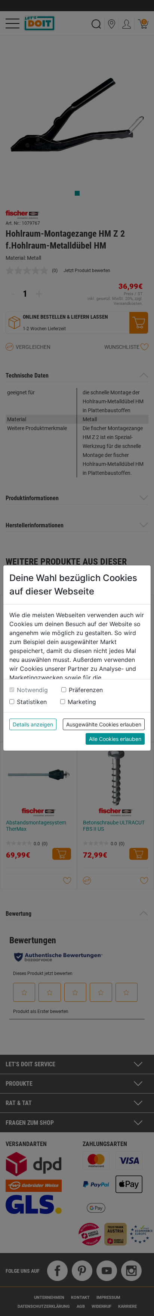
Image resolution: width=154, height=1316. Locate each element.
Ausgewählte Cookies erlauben (103, 724)
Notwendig (32, 690)
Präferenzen (86, 690)
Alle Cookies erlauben (115, 739)
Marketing (82, 702)
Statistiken (32, 702)
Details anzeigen (33, 724)
